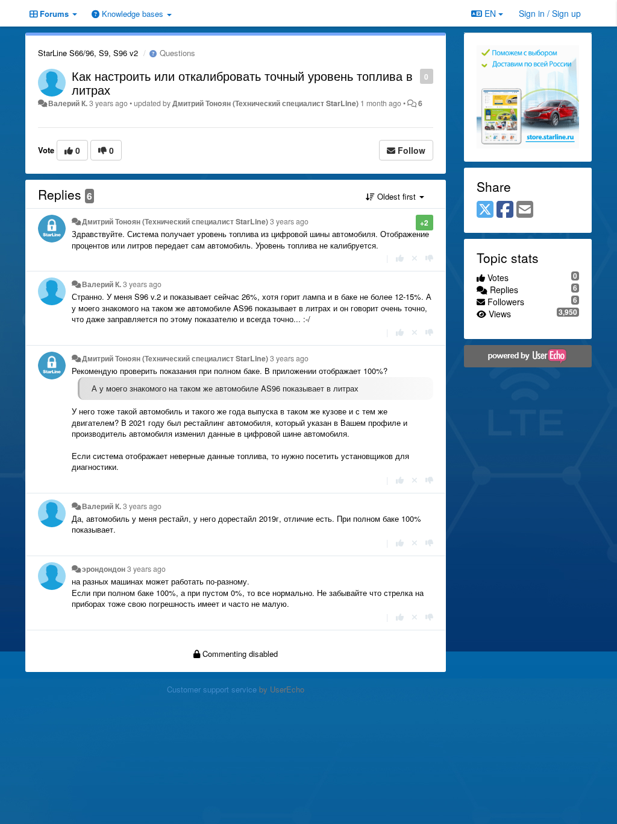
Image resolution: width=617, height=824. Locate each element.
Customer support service (212, 689)
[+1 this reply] (400, 258)
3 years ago (289, 221)
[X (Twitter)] (485, 210)
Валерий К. (67, 103)
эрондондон (103, 568)
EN (490, 13)
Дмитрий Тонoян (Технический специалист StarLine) (265, 103)
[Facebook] (504, 210)
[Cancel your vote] (415, 258)
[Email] (524, 210)
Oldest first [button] (396, 196)
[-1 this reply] (429, 258)
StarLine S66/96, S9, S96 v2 (88, 53)
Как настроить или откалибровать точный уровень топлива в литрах (242, 82)
